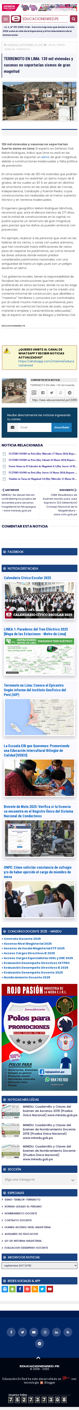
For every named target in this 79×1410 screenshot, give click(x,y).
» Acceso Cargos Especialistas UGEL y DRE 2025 (37, 958)
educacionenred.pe (41, 18)
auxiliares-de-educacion (21, 1234)
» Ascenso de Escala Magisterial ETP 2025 (33, 948)
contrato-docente (18, 1220)
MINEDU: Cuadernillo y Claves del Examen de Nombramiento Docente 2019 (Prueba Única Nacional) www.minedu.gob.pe (49, 1131)
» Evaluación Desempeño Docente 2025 (32, 972)
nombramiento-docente (21, 1213)
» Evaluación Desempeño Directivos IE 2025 (35, 968)
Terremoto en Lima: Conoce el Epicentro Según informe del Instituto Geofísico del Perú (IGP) (35, 690)
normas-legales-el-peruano (23, 1206)
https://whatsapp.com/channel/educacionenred (46, 363)
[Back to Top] (38, 1357)
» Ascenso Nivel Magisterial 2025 (27, 944)
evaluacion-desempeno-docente (26, 1247)
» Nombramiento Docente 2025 (26, 977)
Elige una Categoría (20, 1180)
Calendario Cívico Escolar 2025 (27, 578)
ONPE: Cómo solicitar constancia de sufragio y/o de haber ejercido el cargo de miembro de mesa (38, 872)
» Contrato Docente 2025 (21, 939)
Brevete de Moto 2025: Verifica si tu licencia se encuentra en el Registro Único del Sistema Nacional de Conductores (38, 811)
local (51, 45)
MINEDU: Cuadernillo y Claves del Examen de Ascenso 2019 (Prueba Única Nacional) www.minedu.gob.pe (50, 1111)
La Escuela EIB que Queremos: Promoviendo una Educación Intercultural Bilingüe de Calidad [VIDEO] (36, 750)
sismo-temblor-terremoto (23, 1199)
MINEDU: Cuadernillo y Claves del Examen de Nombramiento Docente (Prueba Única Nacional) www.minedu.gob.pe (49, 1152)
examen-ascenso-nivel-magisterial (28, 1227)
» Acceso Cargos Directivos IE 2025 (28, 953)
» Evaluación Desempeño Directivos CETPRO (36, 963)
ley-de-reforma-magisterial (23, 1241)
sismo (45, 157)
